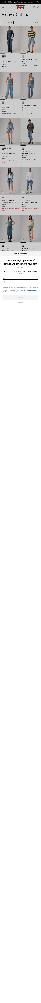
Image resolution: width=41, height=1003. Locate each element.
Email (4, 278)
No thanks (20, 302)
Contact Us (7, 291)
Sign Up (20, 297)
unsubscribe (32, 290)
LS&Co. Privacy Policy (21, 290)
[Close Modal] (37, 253)
